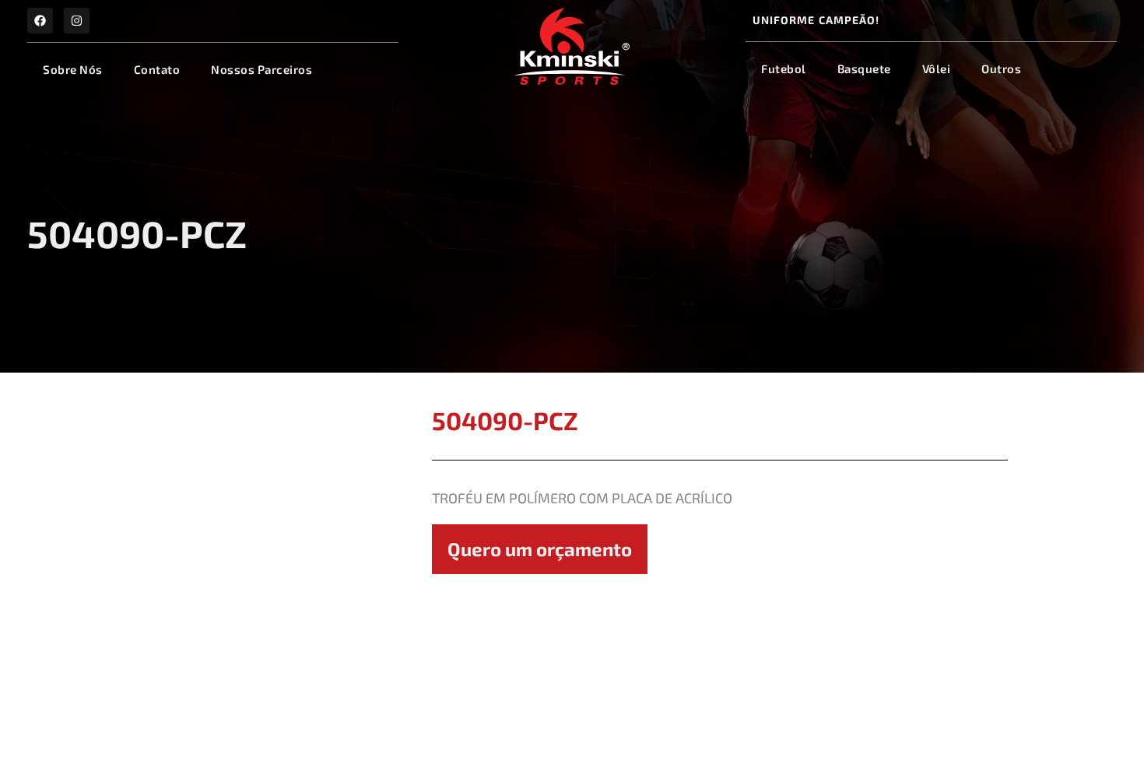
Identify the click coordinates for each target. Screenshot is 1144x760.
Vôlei (936, 68)
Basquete (864, 68)
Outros (1001, 68)
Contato (157, 69)
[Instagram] (76, 20)
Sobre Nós (73, 69)
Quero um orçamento (539, 549)
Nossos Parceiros (261, 69)
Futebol (783, 68)
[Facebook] (40, 20)
